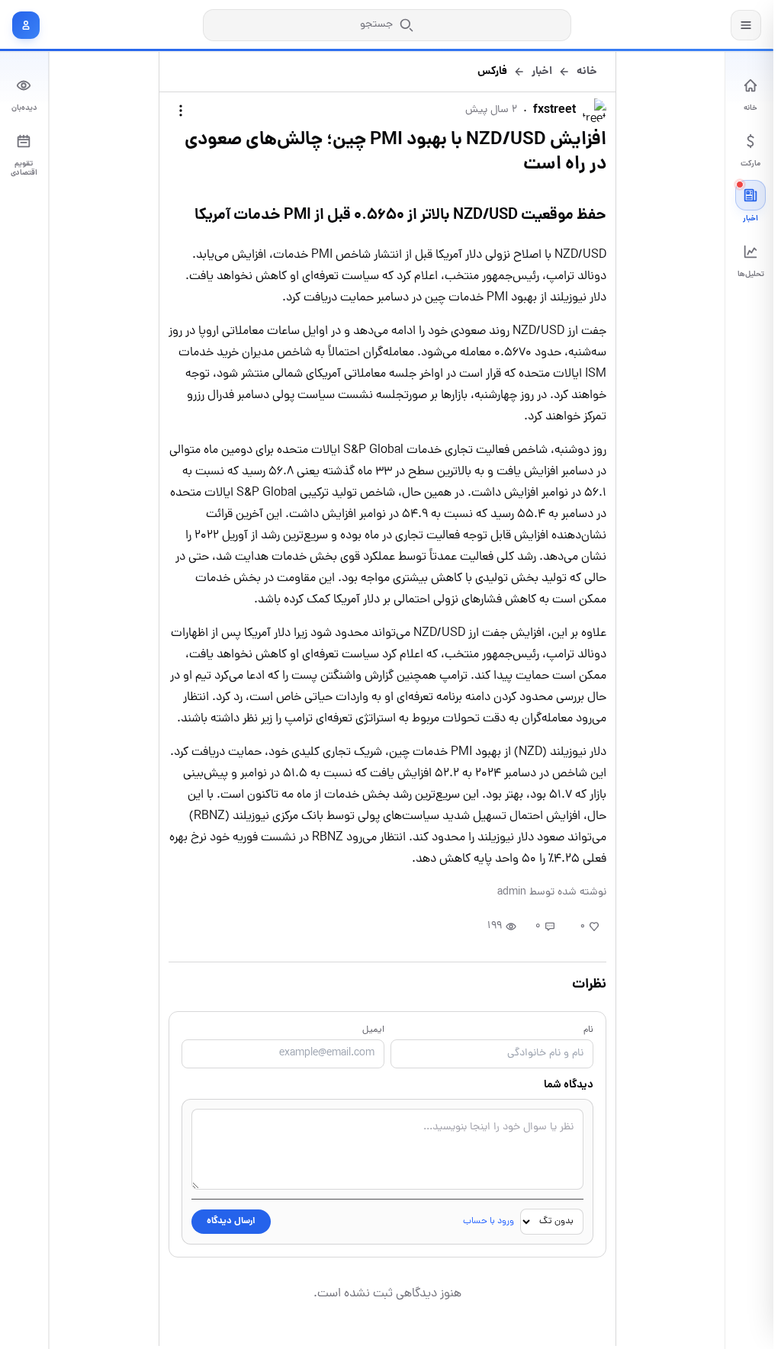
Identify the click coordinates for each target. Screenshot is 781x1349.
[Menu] (746, 25)
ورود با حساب (488, 1222)
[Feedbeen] (674, 25)
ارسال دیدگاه (231, 1221)
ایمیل (373, 1030)
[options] (181, 110)
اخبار (542, 71)
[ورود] (26, 25)
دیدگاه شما (568, 1085)
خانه (587, 71)
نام (588, 1030)
